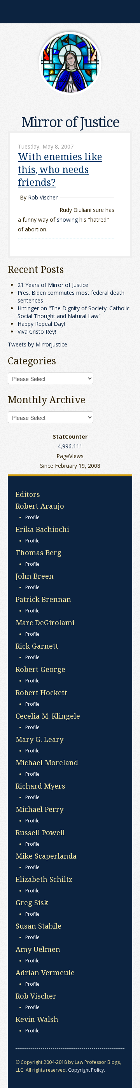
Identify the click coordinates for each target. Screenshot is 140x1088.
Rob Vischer (43, 197)
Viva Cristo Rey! (37, 331)
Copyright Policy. (86, 1070)
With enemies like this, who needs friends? (60, 169)
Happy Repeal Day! (41, 323)
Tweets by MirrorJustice (37, 344)
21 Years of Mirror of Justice (53, 285)
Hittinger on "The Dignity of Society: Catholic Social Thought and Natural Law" (74, 312)
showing (67, 219)
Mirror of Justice (70, 121)
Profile (32, 517)
